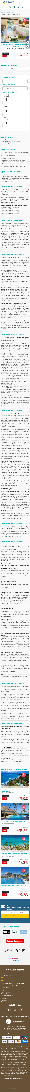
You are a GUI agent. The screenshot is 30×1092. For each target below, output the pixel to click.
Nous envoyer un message (10, 978)
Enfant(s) (6, 107)
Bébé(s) (6, 118)
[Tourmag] (6, 932)
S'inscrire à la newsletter (15, 916)
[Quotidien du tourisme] (23, 932)
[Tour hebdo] (15, 941)
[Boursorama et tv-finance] (15, 959)
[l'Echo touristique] (15, 932)
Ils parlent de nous (6, 997)
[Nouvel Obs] (19, 950)
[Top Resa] (9, 950)
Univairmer (4, 998)
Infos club (4, 1000)
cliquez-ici (13, 1080)
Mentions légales (6, 992)
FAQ (2, 989)
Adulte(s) (6, 95)
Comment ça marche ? (7, 995)
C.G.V (2, 990)
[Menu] (27, 7)
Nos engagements (6, 1001)
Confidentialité (5, 994)
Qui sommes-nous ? (6, 987)
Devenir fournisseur (8, 980)
